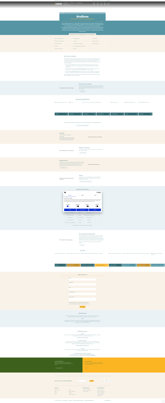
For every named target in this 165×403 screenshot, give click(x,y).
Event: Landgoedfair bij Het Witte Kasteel (79, 46)
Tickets (56, 394)
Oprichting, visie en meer (95, 43)
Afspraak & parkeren (95, 41)
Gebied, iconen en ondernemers (59, 38)
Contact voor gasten (86, 391)
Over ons (93, 0)
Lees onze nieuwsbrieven (58, 43)
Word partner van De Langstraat (59, 41)
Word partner (82, 91)
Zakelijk (102, 0)
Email (70, 287)
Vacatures (75, 41)
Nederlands (108, 0)
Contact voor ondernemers (100, 392)
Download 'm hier (63, 167)
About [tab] (95, 195)
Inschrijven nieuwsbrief (72, 394)
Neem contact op (94, 38)
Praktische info (67, 4)
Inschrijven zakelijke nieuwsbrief (82, 125)
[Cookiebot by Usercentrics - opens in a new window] (97, 192)
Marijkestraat (87, 321)
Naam (70, 277)
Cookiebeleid (70, 400)
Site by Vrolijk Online (107, 400)
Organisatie (71, 282)
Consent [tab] (69, 195)
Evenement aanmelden (72, 391)
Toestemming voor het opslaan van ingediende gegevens (78, 302)
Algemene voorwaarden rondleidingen (78, 400)
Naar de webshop (83, 152)
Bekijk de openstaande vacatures (85, 181)
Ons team (75, 48)
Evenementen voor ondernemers (78, 43)
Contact (99, 0)
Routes (56, 391)
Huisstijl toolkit (99, 395)
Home (61, 13)
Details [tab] (82, 195)
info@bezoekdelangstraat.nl (90, 354)
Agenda (56, 392)
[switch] (77, 206)
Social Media (56, 46)
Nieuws (96, 0)
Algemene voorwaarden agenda (89, 400)
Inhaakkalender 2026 (76, 38)
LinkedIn (70, 134)
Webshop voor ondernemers (58, 48)
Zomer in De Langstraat (58, 0)
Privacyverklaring (65, 400)
